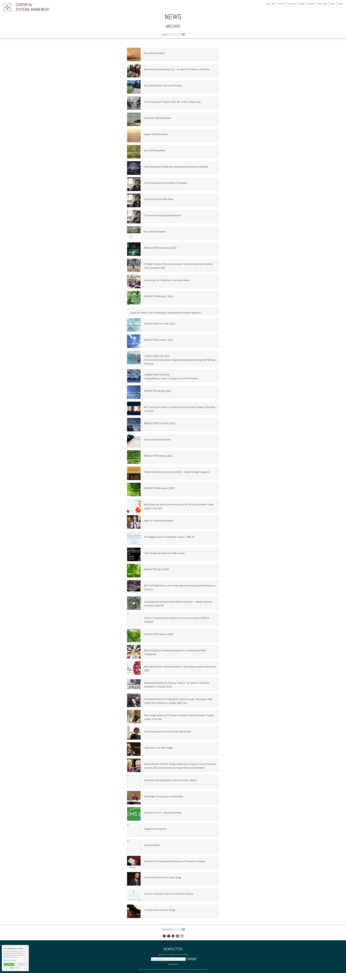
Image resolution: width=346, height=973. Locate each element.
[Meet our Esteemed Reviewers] (134, 522)
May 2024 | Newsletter (155, 231)
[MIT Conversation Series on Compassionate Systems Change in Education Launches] (134, 408)
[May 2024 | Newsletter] (134, 233)
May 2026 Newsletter (154, 53)
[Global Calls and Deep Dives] (134, 441)
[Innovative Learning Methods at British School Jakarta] (134, 781)
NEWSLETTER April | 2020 (156, 569)
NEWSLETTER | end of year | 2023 (160, 247)
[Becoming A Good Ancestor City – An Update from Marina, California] (134, 70)
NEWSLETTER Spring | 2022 (157, 390)
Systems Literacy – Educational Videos (163, 812)
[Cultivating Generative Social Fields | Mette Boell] (134, 733)
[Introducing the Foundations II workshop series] (134, 281)
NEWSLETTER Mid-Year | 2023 (158, 296)
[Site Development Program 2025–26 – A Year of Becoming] (134, 103)
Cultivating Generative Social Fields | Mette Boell (167, 731)
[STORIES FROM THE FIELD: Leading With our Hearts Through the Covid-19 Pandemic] (134, 376)
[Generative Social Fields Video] (134, 200)
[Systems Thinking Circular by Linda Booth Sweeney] (134, 895)
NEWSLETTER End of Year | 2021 (159, 423)
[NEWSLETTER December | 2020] (134, 489)
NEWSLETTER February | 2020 (158, 634)
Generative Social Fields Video (158, 199)
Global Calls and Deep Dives (157, 439)
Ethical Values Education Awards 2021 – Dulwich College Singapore (176, 472)
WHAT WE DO (292, 4)
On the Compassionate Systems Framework (165, 182)
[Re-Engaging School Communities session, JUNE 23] (134, 538)
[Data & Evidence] (134, 846)
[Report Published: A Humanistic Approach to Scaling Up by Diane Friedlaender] (134, 651)
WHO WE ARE (282, 4)
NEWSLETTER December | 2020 (159, 488)
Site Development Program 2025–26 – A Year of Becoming (172, 101)
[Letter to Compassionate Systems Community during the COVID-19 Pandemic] (134, 619)
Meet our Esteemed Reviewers (159, 520)
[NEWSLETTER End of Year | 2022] (134, 325)
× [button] (27, 946)
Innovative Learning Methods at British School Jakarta (170, 780)
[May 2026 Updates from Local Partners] (134, 87)
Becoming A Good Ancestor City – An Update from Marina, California (176, 69)
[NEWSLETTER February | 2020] (134, 635)
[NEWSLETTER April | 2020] (134, 570)
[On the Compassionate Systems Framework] (134, 184)
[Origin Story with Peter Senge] (134, 749)
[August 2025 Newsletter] (134, 135)
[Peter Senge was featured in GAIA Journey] (134, 554)
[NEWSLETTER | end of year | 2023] (134, 249)
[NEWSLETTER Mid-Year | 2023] (134, 298)
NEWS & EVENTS (323, 4)
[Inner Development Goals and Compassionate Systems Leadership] (134, 168)
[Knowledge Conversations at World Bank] (134, 797)
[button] (4, 960)
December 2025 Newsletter (157, 118)
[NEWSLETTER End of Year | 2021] (134, 424)
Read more (16, 957)
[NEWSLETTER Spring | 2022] (134, 392)
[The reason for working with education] (134, 216)
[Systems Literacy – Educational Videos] (134, 814)
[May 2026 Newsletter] (134, 54)
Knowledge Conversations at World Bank (163, 796)
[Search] (183, 34)
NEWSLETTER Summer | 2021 (158, 455)
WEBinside (205, 969)
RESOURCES (311, 4)
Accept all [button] (9, 964)
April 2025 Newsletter (155, 150)
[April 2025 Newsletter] (134, 152)
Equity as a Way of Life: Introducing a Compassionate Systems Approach (166, 312)
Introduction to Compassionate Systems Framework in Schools (174, 861)
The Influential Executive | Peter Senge (162, 877)
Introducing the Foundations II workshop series (167, 280)
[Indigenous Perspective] (134, 830)
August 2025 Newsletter (156, 134)
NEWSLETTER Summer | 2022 (158, 339)
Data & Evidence (152, 845)
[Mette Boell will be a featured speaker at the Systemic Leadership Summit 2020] (134, 668)
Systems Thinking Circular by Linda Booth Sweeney (168, 893)
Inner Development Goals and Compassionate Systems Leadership (176, 166)
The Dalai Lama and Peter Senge (159, 910)
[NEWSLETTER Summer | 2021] (134, 457)
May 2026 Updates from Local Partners (163, 85)
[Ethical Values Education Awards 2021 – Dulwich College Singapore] (134, 473)
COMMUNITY (302, 4)
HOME (268, 4)
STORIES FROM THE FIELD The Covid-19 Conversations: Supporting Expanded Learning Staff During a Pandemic (180, 360)
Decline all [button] (21, 964)
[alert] (15, 958)
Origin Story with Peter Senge (158, 747)
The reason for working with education (162, 215)
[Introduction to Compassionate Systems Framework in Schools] (134, 862)
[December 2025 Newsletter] (134, 119)
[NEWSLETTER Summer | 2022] (134, 341)
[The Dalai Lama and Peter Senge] (134, 911)
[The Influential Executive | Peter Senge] (134, 879)
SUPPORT (340, 4)
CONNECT (332, 4)
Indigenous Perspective (155, 828)
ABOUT (274, 4)
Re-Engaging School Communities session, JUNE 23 (169, 536)
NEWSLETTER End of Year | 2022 (159, 323)
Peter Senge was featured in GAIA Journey (164, 553)
